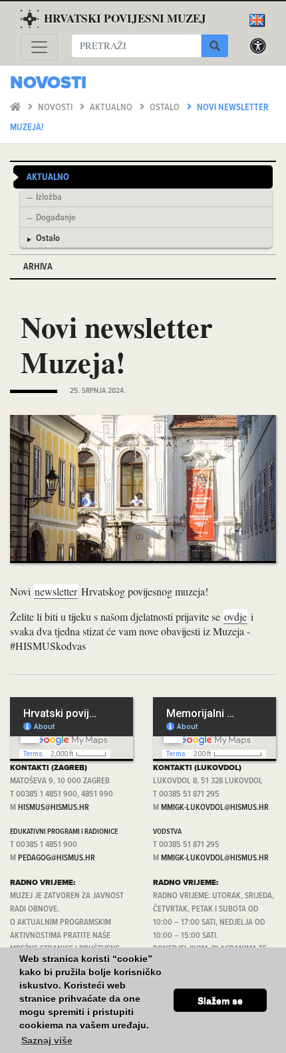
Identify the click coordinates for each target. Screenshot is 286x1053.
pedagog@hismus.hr (56, 858)
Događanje (56, 218)
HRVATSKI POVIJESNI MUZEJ (125, 18)
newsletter (56, 591)
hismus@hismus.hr (53, 807)
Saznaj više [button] (46, 1040)
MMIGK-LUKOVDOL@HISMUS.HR (215, 807)
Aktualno (112, 108)
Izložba (49, 198)
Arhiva (38, 267)
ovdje (235, 616)
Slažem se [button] (220, 1000)
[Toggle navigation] (39, 47)
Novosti (56, 108)
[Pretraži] (215, 46)
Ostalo (166, 108)
